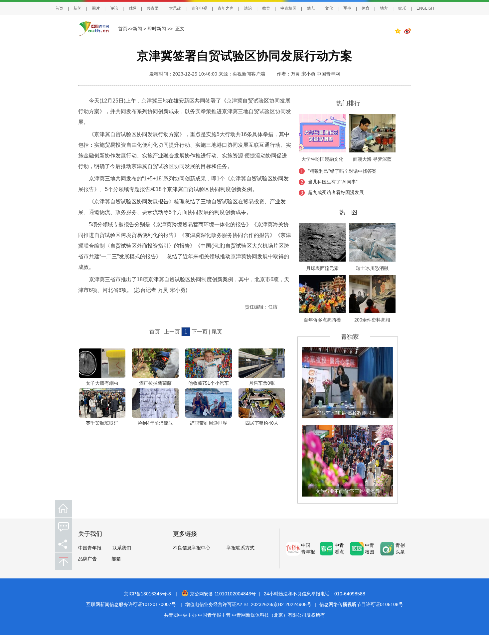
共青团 (153, 8)
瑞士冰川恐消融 (372, 268)
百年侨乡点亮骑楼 (322, 319)
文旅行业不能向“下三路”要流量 (348, 491)
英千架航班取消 (102, 423)
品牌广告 (87, 558)
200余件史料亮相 (372, 319)
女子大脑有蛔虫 (102, 383)
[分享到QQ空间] (399, 32)
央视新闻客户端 (249, 74)
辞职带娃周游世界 (208, 423)
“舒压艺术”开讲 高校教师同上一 (347, 413)
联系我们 (121, 547)
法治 (248, 8)
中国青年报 (89, 547)
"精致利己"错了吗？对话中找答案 (342, 171)
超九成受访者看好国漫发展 (336, 192)
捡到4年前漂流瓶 (155, 423)
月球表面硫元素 (322, 268)
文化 (329, 8)
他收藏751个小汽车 (208, 383)
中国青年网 (328, 74)
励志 (311, 8)
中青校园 (288, 8)
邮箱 (116, 558)
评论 (114, 8)
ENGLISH (425, 8)
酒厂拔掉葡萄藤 (155, 383)
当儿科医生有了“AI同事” (333, 181)
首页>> (125, 28)
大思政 (175, 8)
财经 (132, 8)
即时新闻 (156, 28)
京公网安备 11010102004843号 (223, 593)
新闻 (78, 8)
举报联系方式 (240, 547)
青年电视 (199, 8)
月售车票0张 (262, 383)
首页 (59, 8)
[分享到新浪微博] (407, 32)
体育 (366, 8)
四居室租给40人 (261, 423)
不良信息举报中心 (191, 547)
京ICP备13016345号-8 (147, 593)
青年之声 (226, 8)
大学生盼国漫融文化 (322, 159)
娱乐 (402, 8)
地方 (384, 8)
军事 (347, 8)
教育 (266, 8)
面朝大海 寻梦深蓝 (372, 159)
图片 (96, 8)
